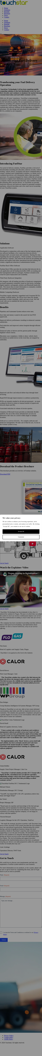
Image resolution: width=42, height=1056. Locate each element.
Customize (21, 537)
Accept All (21, 531)
